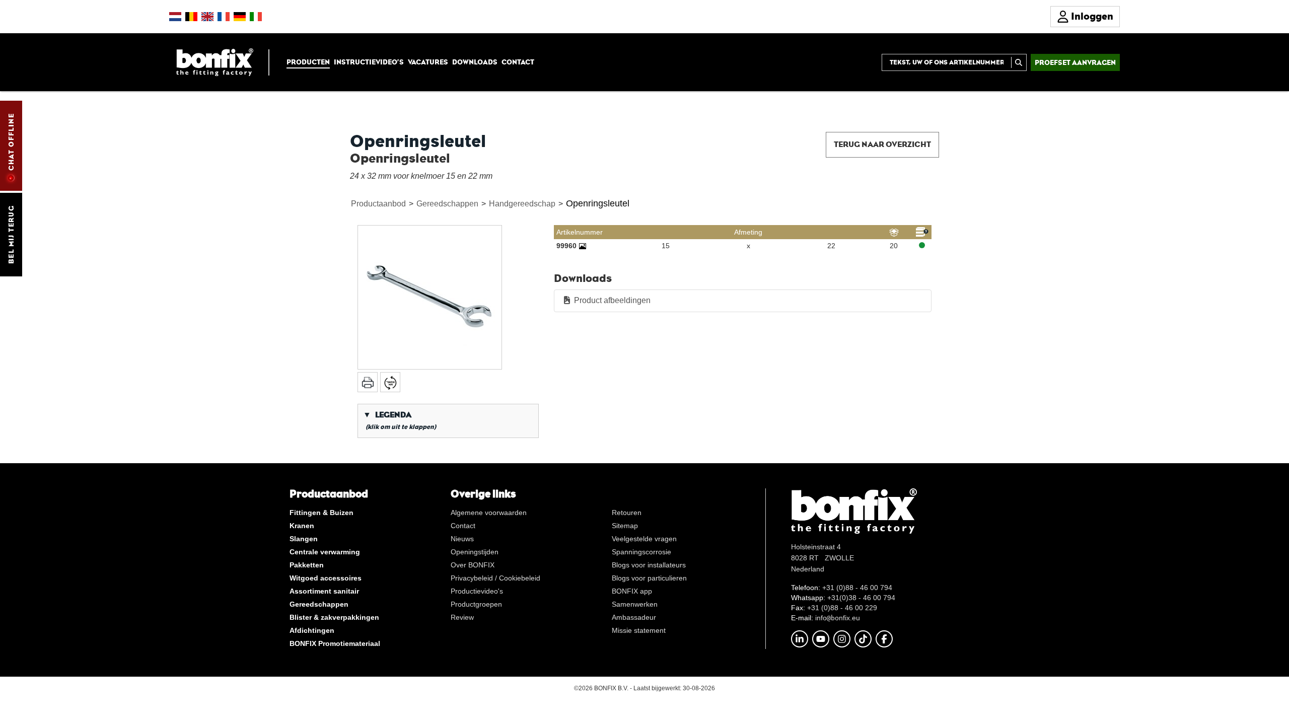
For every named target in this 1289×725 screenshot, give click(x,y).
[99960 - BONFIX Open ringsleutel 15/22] (583, 246)
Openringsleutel (597, 203)
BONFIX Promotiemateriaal (335, 643)
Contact (518, 62)
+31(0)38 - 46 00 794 (861, 598)
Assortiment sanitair (324, 591)
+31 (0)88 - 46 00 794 (857, 588)
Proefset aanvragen (1075, 62)
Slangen (304, 539)
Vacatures (428, 62)
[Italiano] (256, 16)
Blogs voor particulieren (649, 578)
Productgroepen (476, 604)
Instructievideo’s (369, 62)
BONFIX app (632, 591)
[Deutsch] (240, 16)
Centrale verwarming (325, 552)
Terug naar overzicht (882, 144)
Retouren (626, 513)
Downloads (474, 62)
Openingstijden (474, 552)
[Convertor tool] (390, 382)
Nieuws (462, 539)
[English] (207, 16)
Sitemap (625, 526)
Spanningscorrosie (641, 552)
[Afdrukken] (367, 382)
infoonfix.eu (837, 618)
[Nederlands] (175, 16)
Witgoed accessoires (326, 578)
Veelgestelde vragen (644, 539)
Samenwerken (635, 604)
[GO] (1019, 62)
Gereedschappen (447, 203)
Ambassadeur (634, 617)
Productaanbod (378, 203)
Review (462, 617)
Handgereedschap (522, 203)
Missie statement (639, 630)
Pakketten (307, 565)
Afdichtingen (312, 630)
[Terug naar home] (214, 61)
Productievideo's (477, 591)
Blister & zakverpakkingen (334, 617)
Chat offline (11, 142)
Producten (308, 62)
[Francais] (224, 16)
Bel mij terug (11, 234)
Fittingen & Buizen (321, 513)
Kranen (302, 526)
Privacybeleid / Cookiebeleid (495, 578)
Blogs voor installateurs (649, 565)
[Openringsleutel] (429, 297)
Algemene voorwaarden (489, 513)
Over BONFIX (472, 565)
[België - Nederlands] (191, 16)
